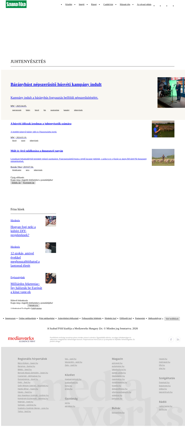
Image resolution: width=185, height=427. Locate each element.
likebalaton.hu (118, 376)
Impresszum (10, 318)
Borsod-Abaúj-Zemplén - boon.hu (33, 372)
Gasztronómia (55, 110)
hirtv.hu (68, 385)
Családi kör (108, 4)
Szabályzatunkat (36, 308)
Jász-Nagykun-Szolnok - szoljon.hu (33, 395)
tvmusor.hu (117, 398)
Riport (94, 4)
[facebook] (171, 339)
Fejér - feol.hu (24, 382)
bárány (28, 110)
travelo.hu (116, 385)
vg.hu (67, 403)
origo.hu (68, 389)
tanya (27, 170)
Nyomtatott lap (28, 183)
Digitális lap (16, 183)
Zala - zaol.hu (71, 365)
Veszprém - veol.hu (73, 362)
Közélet (68, 4)
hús (45, 110)
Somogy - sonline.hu (27, 405)
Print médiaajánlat (46, 318)
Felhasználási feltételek (91, 318)
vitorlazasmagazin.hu (121, 392)
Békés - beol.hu (25, 369)
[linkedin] (178, 339)
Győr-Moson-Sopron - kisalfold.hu (33, 385)
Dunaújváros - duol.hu (28, 379)
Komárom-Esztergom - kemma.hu (33, 398)
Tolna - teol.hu (24, 411)
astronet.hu (117, 363)
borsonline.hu (118, 412)
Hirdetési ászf (110, 318)
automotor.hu (118, 366)
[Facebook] (171, 4)
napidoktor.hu (118, 379)
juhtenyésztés (78, 110)
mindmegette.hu (119, 382)
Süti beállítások (172, 319)
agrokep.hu (70, 406)
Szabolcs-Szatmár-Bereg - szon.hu (33, 408)
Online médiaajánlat (27, 318)
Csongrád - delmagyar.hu (29, 376)
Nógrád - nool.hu (25, 401)
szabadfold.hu (71, 382)
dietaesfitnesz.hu (119, 389)
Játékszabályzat (154, 318)
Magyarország (16, 110)
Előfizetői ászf (126, 318)
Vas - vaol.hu (70, 358)
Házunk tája (125, 4)
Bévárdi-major (16, 170)
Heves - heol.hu (25, 392)
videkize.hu (117, 395)
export (23, 140)
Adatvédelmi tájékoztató (68, 318)
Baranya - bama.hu (26, 366)
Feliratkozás (33, 306)
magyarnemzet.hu (73, 379)
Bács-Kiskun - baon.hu (28, 363)
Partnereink (140, 318)
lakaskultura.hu (119, 369)
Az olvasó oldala (144, 4)
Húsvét (37, 110)
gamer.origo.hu (119, 372)
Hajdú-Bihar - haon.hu (28, 389)
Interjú (81, 4)
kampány (66, 110)
